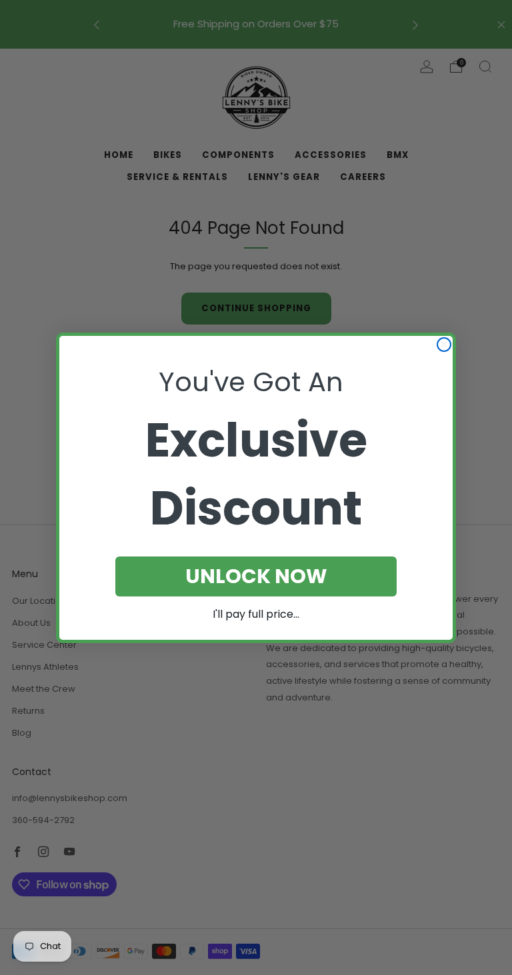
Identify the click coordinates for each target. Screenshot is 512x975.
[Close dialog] (444, 344)
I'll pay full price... (256, 614)
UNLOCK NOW (256, 576)
